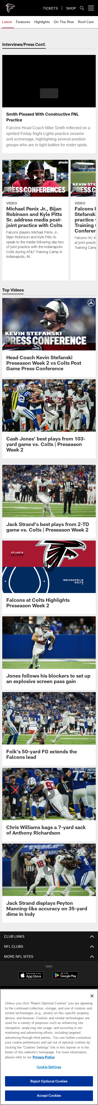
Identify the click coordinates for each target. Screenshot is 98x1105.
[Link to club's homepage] (10, 6)
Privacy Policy (43, 1057)
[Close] (91, 995)
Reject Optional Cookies (49, 1081)
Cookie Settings (49, 1067)
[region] (49, 1047)
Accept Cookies (49, 1095)
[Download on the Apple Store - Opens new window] (31, 976)
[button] (49, 93)
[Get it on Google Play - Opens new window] (65, 978)
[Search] (82, 8)
